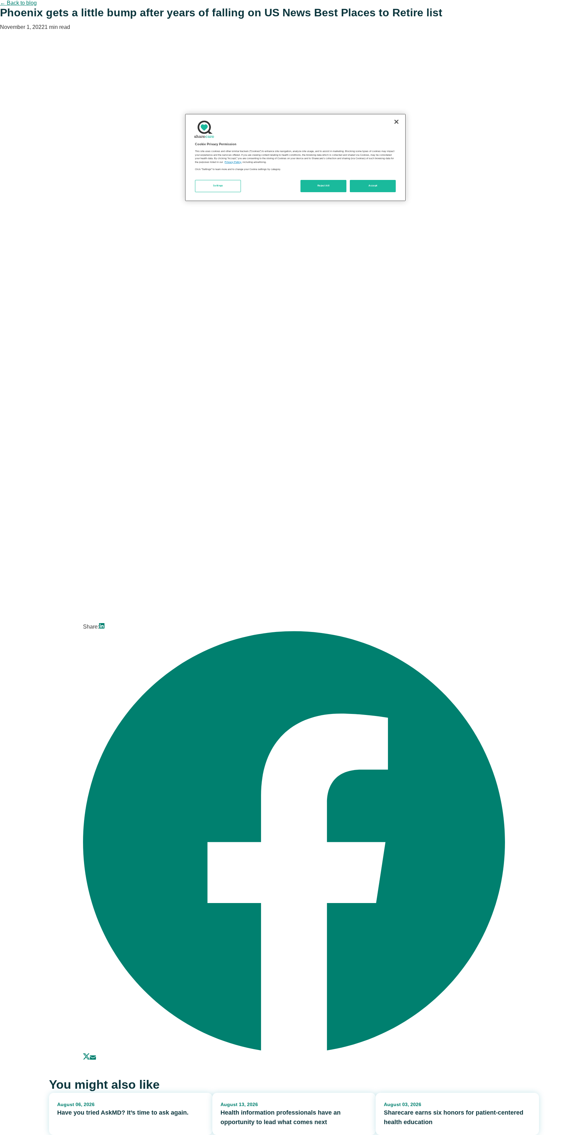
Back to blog (18, 3)
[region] (295, 157)
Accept (373, 185)
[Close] (396, 121)
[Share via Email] (93, 1058)
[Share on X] (86, 1058)
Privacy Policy (233, 162)
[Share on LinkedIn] (101, 627)
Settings (218, 185)
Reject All (323, 185)
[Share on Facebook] (294, 1050)
